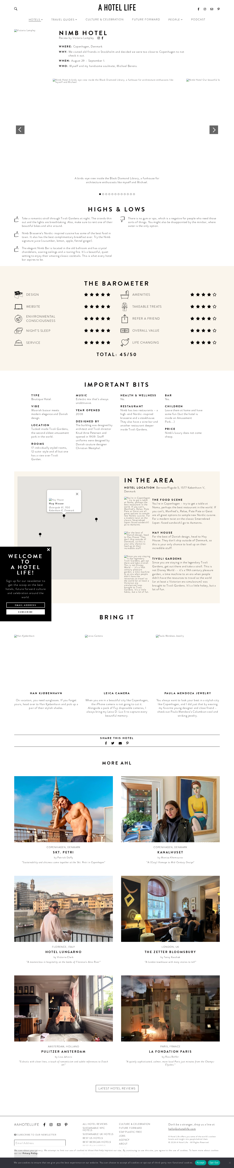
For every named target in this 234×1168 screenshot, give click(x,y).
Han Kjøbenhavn (46, 693)
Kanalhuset (170, 852)
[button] (96, 520)
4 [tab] (109, 194)
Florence (59, 947)
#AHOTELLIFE (26, 1125)
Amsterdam (56, 1046)
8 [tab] (121, 194)
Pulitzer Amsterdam (63, 1051)
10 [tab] (128, 194)
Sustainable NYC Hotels (94, 1129)
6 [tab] (115, 194)
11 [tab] (131, 194)
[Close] (77, 494)
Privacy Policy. (30, 1153)
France (175, 1046)
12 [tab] (134, 194)
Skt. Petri (63, 852)
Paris (164, 1046)
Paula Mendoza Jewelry (187, 693)
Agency (124, 1139)
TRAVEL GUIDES (63, 20)
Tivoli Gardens (167, 559)
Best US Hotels (93, 1138)
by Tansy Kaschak (170, 957)
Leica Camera (117, 693)
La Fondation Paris (170, 1051)
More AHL (117, 763)
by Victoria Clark (64, 957)
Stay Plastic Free (130, 1132)
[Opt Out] (229, 1162)
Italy (71, 947)
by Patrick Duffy (63, 857)
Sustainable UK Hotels (98, 1134)
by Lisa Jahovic (63, 1056)
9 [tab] (125, 194)
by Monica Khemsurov (170, 857)
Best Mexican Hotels (97, 1142)
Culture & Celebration (105, 19)
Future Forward (146, 19)
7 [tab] (118, 194)
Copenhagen (81, 46)
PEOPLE (174, 20)
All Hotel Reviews (95, 1124)
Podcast (198, 19)
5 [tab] (112, 194)
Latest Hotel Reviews (117, 1088)
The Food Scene (167, 500)
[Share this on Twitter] (112, 743)
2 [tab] (103, 194)
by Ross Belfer (170, 1056)
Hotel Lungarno (63, 952)
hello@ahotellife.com (182, 1129)
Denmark (96, 46)
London (168, 947)
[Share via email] (120, 743)
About (123, 1143)
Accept (201, 1162)
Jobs (122, 1136)
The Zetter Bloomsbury (170, 952)
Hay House (162, 533)
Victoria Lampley (83, 38)
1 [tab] (100, 194)
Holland (72, 1046)
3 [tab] (106, 194)
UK (177, 947)
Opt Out (214, 1162)
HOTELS (34, 20)
